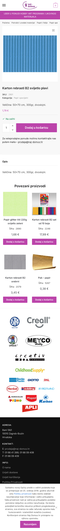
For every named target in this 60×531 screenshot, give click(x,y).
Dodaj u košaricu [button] (15, 241)
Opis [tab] (5, 161)
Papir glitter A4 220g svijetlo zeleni (15, 221)
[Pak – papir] (44, 262)
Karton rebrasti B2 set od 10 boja (44, 221)
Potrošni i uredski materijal (23, 23)
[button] (53, 30)
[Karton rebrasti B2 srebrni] (15, 262)
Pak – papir (44, 277)
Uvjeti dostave (10, 472)
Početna (6, 23)
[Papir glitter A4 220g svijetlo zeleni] (15, 204)
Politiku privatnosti (23, 493)
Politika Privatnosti (12, 482)
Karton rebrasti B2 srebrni (15, 279)
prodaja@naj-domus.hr (30, 142)
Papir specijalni (21, 98)
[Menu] (7, 5)
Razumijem (30, 524)
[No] (56, 507)
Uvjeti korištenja (11, 477)
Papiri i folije (42, 23)
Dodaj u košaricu (36, 127)
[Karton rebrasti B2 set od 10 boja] (44, 204)
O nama (6, 467)
